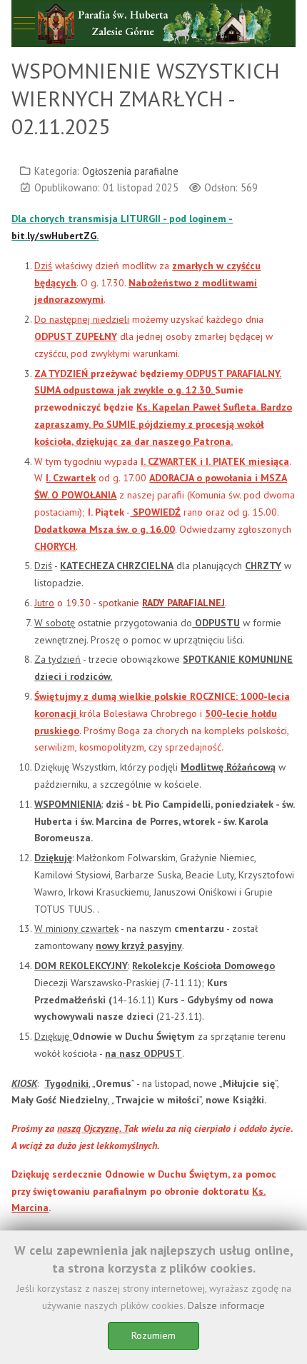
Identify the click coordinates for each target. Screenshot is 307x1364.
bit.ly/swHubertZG (53, 235)
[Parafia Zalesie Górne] (153, 23)
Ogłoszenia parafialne (130, 171)
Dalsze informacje (226, 1305)
